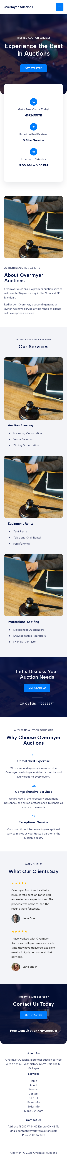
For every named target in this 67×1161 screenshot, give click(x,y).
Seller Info (34, 1106)
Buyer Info (34, 1102)
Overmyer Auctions (18, 7)
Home (33, 1081)
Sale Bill (33, 1098)
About (33, 1085)
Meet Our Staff (33, 1110)
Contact (34, 1093)
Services (33, 1089)
